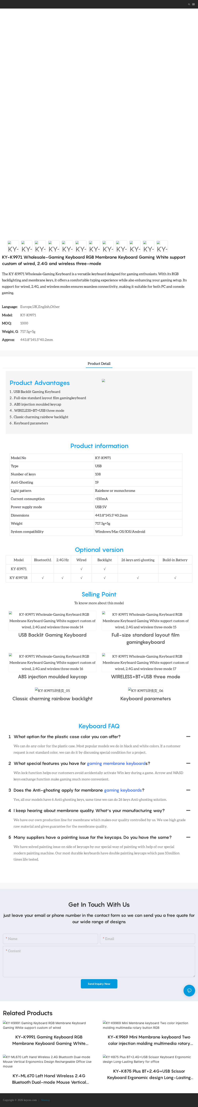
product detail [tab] (99, 363)
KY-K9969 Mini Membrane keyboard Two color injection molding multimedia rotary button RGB (149, 1040)
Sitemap (45, 1100)
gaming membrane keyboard (116, 763)
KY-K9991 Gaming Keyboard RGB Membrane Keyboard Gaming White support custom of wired (49, 1040)
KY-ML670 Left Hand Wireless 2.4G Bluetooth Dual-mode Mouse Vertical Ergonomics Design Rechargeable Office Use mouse (49, 1079)
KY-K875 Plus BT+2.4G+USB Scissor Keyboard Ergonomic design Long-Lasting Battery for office (149, 1075)
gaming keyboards (123, 790)
